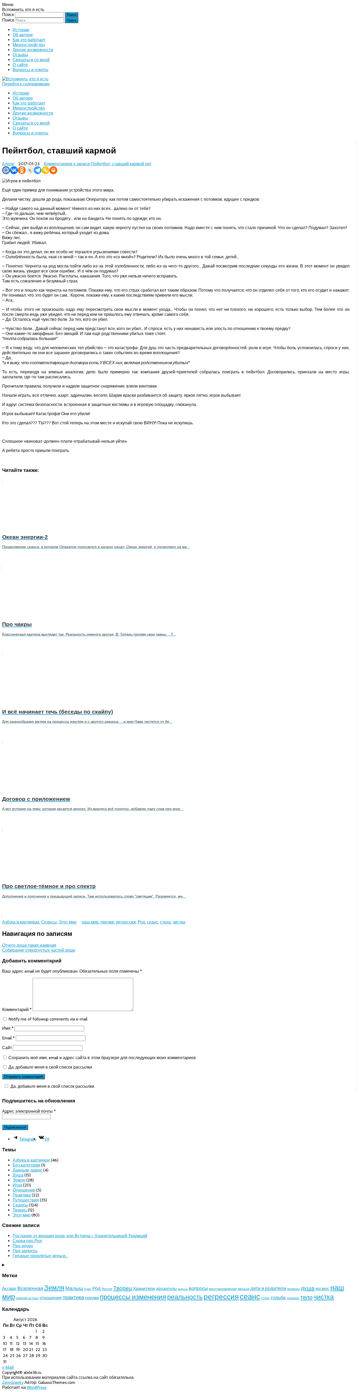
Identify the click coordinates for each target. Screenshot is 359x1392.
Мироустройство (29, 44)
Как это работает (29, 39)
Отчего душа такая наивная (29, 945)
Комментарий (17, 1009)
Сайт (7, 1047)
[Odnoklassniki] (22, 170)
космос (322, 1288)
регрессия (126, 922)
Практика (22, 1195)
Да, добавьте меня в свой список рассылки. (53, 1086)
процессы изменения (133, 1296)
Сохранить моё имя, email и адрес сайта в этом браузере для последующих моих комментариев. (102, 1057)
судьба (278, 1297)
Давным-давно (27, 1170)
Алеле (8, 163)
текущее (293, 1298)
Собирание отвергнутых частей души (38, 950)
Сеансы (49, 922)
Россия (107, 1289)
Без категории (26, 1165)
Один (87, 1289)
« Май (8, 1367)
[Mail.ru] (6, 170)
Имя (7, 1028)
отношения (50, 1297)
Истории (21, 29)
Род (141, 922)
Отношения (24, 1190)
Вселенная (30, 1288)
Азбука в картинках (20, 922)
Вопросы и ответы (30, 69)
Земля (19, 1180)
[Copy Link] (45, 170)
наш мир (90, 922)
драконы (293, 1289)
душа (308, 1288)
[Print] (53, 170)
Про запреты (25, 1250)
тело (306, 1297)
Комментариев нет (97, 163)
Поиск (8, 14)
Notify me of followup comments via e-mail (48, 1019)
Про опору (23, 1245)
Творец (20, 1210)
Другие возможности (33, 49)
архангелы (166, 1288)
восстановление (223, 1288)
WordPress (36, 1387)
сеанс (152, 922)
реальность (185, 1297)
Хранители (144, 1288)
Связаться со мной (31, 59)
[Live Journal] (30, 170)
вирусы (183, 1289)
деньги (243, 1288)
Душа (18, 1175)
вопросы (198, 1288)
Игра (17, 1185)
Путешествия (26, 1200)
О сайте (20, 64)
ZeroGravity (12, 1382)
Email (8, 1037)
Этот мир (67, 922)
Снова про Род (27, 1240)
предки (107, 922)
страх (165, 922)
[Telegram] (38, 170)
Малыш (74, 1288)
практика (73, 1297)
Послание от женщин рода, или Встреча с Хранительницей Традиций (80, 1235)
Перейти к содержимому (26, 83)
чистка (179, 922)
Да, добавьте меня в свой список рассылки (49, 1067)
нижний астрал (27, 1298)
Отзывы (20, 54)
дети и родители (268, 1288)
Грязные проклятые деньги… (40, 1255)
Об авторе (23, 34)
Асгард (9, 1288)
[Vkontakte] (14, 170)
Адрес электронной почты (29, 1111)
